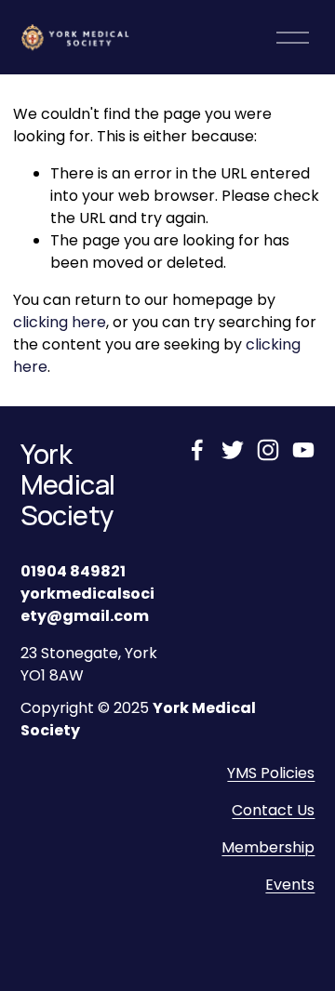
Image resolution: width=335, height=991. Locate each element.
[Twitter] (232, 450)
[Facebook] (197, 450)
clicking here (59, 322)
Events (290, 884)
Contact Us (273, 810)
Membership (268, 847)
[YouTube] (303, 450)
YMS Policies (271, 773)
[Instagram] (268, 450)
